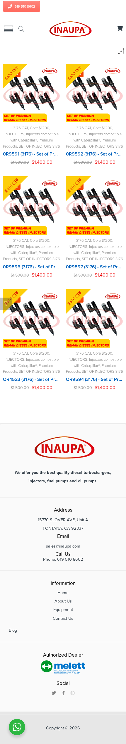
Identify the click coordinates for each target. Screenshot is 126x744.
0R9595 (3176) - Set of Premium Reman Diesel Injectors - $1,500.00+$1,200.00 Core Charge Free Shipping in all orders (31, 267)
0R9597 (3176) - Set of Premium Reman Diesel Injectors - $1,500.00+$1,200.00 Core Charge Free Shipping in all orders (94, 267)
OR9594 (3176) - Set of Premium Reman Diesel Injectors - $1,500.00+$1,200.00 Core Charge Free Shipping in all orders (94, 379)
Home (63, 592)
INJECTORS (14, 134)
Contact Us (63, 618)
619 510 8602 (25, 6)
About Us (63, 601)
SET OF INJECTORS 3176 (39, 146)
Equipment (63, 609)
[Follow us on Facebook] (63, 693)
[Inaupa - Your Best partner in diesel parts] (69, 29)
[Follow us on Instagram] (72, 693)
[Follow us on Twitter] (54, 693)
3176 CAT (20, 128)
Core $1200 (39, 128)
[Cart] (120, 29)
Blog (13, 630)
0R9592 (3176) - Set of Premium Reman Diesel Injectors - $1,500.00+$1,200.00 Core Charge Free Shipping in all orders (94, 154)
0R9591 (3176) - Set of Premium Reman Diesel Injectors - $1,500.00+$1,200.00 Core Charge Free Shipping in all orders (31, 154)
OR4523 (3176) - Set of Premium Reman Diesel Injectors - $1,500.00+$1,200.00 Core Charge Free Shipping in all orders (31, 379)
